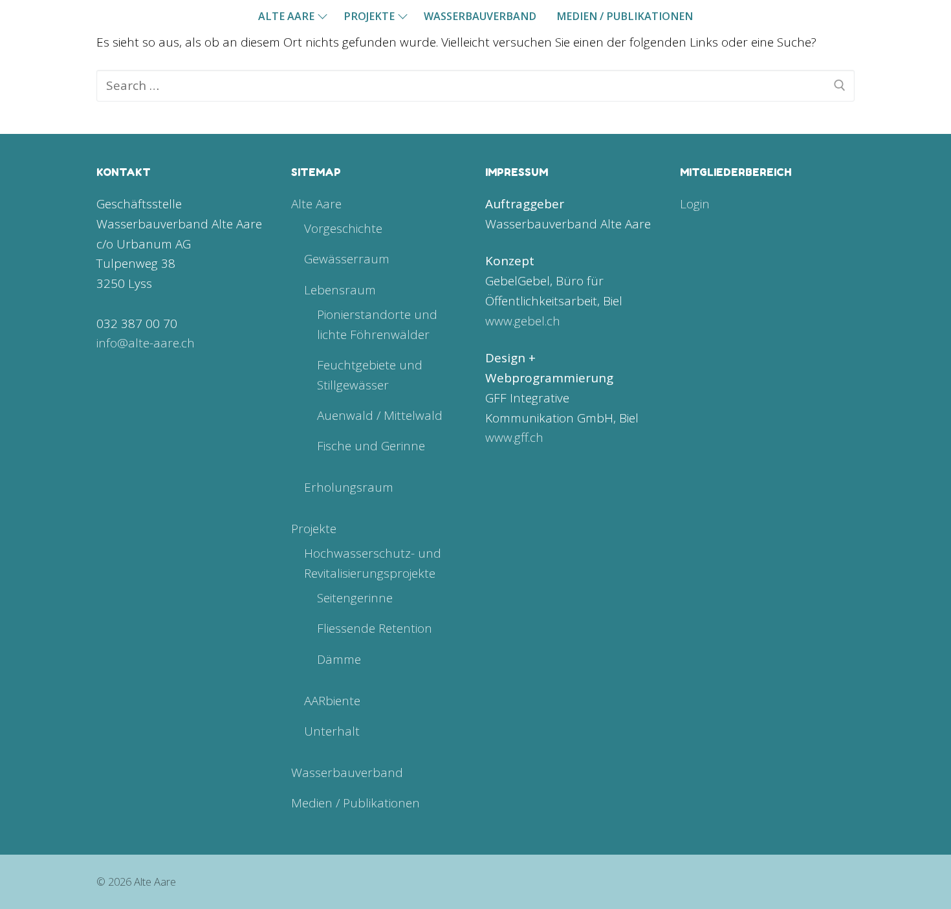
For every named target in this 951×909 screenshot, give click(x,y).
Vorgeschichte (343, 228)
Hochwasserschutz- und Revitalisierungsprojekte (372, 563)
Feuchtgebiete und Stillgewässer (369, 374)
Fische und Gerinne (371, 445)
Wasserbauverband (347, 772)
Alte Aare (316, 203)
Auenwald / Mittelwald (380, 415)
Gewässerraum (346, 258)
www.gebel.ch (522, 320)
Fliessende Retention (374, 628)
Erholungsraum (348, 487)
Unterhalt (332, 731)
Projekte (313, 528)
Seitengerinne (355, 597)
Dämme (339, 659)
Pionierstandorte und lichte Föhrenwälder (377, 324)
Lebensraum (340, 289)
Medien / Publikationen (355, 802)
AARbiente (332, 700)
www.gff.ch (514, 437)
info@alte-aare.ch (145, 342)
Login (695, 203)
